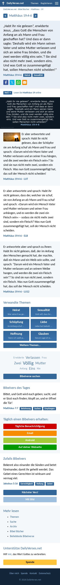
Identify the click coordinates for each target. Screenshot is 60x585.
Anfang (23, 368)
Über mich (14, 573)
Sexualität (38, 75)
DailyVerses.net (9, 9)
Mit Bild (30, 499)
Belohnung (26, 409)
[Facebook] (6, 83)
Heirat (27, 75)
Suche (13, 522)
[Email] (25, 83)
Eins (32, 369)
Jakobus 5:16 (10, 483)
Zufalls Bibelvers (14, 459)
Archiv (13, 526)
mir (10, 554)
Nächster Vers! (30, 492)
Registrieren (46, 3)
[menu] (56, 4)
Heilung (39, 484)
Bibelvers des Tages (16, 388)
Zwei (17, 363)
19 (42, 9)
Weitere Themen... (30, 345)
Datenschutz (45, 573)
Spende (30, 562)
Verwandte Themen (16, 302)
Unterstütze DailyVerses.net (22, 548)
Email (30, 433)
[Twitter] (13, 83)
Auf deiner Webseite (30, 447)
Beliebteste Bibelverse (22, 536)
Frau (44, 357)
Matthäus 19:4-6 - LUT (15, 179)
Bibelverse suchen (30, 376)
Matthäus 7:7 (10, 408)
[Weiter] (36, 16)
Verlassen (33, 358)
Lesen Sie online (27, 93)
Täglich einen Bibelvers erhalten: (25, 419)
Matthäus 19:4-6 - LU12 (16, 291)
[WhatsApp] (19, 82)
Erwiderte (18, 357)
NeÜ (7, 93)
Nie (38, 368)
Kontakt (33, 573)
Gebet (50, 484)
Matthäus (35, 9)
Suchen (37, 409)
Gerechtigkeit (26, 484)
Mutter (40, 363)
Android (30, 440)
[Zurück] (5, 16)
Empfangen (49, 409)
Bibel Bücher (23, 9)
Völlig (28, 363)
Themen (34, 3)
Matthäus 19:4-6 (12, 75)
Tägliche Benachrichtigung (30, 426)
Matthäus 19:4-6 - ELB (15, 236)
